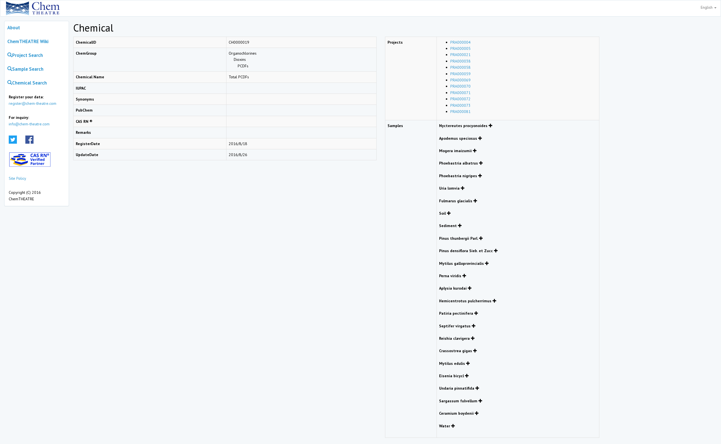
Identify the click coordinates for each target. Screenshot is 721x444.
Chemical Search (29, 83)
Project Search (27, 55)
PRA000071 (460, 92)
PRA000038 (460, 61)
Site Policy (17, 178)
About (13, 28)
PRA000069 (460, 80)
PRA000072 (460, 98)
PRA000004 (460, 42)
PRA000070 (460, 86)
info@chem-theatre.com (29, 123)
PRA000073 (460, 105)
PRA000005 (460, 48)
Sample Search (27, 69)
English (707, 7)
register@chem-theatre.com (32, 103)
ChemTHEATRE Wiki (27, 41)
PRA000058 (460, 67)
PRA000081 (460, 111)
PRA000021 (460, 54)
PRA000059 (460, 73)
